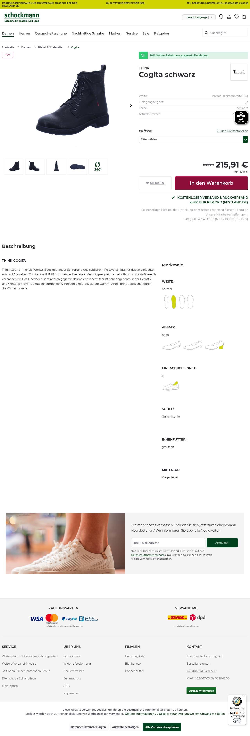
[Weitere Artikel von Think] (239, 72)
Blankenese (133, 663)
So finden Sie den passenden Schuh (26, 671)
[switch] (237, 720)
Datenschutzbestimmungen (148, 554)
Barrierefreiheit (74, 671)
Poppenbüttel (134, 671)
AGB (66, 686)
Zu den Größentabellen (232, 131)
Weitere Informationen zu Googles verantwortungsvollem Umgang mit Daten (175, 714)
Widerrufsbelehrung (77, 663)
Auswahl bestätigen (125, 727)
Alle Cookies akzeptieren (162, 727)
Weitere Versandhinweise (19, 663)
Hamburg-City (135, 656)
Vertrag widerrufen (201, 691)
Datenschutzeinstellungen (88, 727)
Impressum (71, 693)
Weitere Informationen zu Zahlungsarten (30, 656)
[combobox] (193, 139)
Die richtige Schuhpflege (19, 678)
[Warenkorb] (244, 16)
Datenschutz (72, 678)
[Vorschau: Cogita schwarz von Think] (13, 167)
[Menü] (243, 696)
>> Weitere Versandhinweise (187, 626)
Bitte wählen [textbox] (149, 139)
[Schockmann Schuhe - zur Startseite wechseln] (22, 17)
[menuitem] (221, 17)
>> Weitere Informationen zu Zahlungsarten (64, 626)
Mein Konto (10, 686)
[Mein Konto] (229, 16)
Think (144, 68)
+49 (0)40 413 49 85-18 (235, 3)
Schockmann (72, 656)
